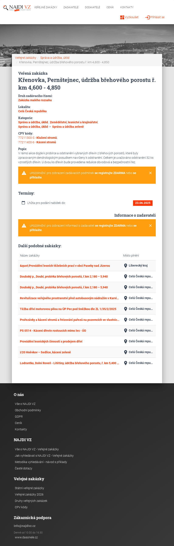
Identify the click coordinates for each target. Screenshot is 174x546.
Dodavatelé (92, 7)
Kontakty (126, 7)
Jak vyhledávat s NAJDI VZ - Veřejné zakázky (44, 455)
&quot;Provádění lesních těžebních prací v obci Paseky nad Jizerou (65, 265)
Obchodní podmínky (28, 410)
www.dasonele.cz (26, 537)
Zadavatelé (71, 7)
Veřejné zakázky (45, 7)
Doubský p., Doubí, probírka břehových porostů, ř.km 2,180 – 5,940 (64, 276)
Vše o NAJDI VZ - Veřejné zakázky (37, 449)
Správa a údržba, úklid (54, 57)
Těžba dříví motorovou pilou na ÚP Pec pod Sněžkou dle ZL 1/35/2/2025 (68, 309)
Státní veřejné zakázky (29, 488)
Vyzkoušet (129, 17)
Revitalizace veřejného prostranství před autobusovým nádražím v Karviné (70, 298)
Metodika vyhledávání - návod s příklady (41, 462)
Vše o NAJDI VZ (25, 404)
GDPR (19, 416)
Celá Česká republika (138, 276)
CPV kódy (21, 507)
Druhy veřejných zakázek (31, 500)
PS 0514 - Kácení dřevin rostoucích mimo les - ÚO (53, 330)
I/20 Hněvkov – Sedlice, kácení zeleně (45, 352)
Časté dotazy (23, 468)
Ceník (110, 7)
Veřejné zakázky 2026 (29, 494)
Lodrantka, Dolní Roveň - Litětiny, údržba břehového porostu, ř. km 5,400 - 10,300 (70, 363)
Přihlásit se (154, 17)
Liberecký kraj (135, 265)
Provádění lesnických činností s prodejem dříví (51, 341)
